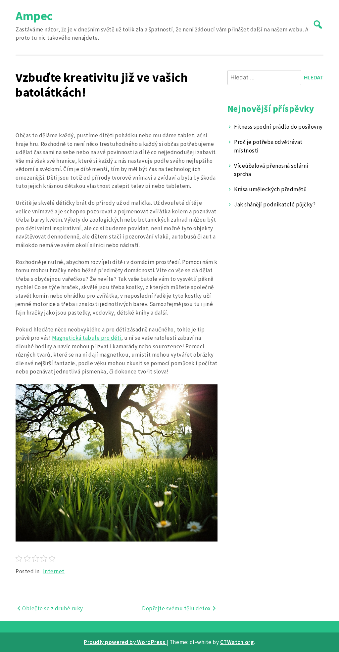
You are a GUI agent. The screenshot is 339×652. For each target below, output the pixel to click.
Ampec (34, 15)
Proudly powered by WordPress (125, 642)
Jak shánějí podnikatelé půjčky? (274, 204)
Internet (54, 571)
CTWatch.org (237, 642)
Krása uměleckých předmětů (270, 189)
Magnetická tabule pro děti (86, 337)
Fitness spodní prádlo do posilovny (278, 126)
